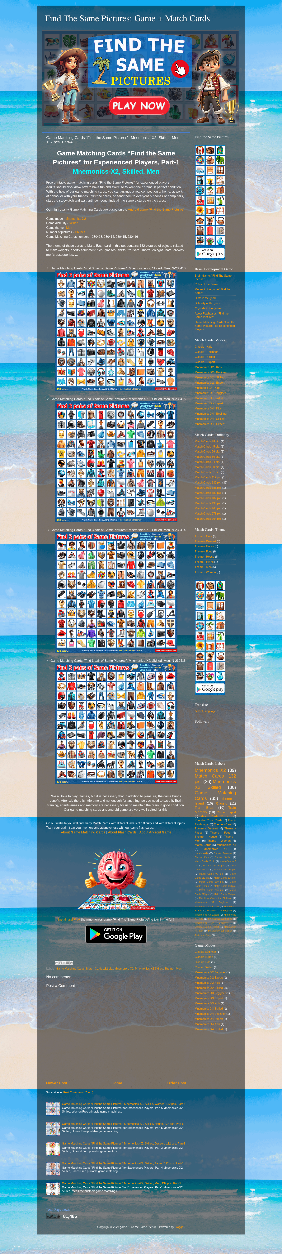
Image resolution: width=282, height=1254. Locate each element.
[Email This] (57, 963)
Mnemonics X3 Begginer (220, 910)
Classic (221, 803)
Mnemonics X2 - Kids (208, 367)
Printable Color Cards (208, 820)
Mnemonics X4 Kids (207, 1024)
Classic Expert (226, 812)
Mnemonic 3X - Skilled (209, 398)
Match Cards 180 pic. (208, 492)
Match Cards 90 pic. (207, 467)
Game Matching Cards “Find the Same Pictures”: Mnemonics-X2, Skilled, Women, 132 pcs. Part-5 (123, 1103)
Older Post (176, 1083)
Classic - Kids (203, 346)
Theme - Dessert (205, 541)
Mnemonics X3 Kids (207, 1003)
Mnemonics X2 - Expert (209, 382)
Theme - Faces (204, 546)
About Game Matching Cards (83, 832)
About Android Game (155, 832)
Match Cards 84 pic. (207, 461)
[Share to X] (64, 963)
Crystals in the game (208, 308)
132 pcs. (80, 232)
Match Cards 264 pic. (208, 508)
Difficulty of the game (208, 303)
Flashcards (201, 853)
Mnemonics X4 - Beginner (211, 413)
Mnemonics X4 (215, 848)
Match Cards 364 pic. (208, 518)
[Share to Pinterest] (71, 963)
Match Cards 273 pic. (208, 513)
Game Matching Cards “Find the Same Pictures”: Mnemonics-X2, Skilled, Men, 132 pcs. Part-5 (121, 1183)
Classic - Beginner (206, 351)
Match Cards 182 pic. (208, 498)
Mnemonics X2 (124, 968)
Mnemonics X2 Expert (207, 906)
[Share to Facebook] (68, 963)
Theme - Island (204, 561)
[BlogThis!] (60, 963)
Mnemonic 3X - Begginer (210, 393)
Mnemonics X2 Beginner (211, 902)
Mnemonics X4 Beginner (211, 923)
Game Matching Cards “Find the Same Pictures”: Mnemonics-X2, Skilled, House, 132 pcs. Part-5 (123, 1123)
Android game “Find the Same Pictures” (156, 209)
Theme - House (204, 556)
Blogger (179, 1227)
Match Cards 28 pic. (207, 441)
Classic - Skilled (205, 356)
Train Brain (204, 808)
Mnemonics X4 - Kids (208, 408)
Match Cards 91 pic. (207, 472)
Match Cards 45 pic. (207, 446)
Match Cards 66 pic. (207, 456)
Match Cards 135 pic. (208, 487)
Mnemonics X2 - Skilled (209, 377)
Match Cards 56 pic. (207, 451)
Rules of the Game (206, 284)
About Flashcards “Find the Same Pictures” (211, 315)
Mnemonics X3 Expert (207, 914)
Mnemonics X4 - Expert (209, 424)
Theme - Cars (203, 536)
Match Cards (203, 844)
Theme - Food (203, 551)
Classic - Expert (205, 362)
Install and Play (69, 919)
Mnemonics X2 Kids (207, 982)
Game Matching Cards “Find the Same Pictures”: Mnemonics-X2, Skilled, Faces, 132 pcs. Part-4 (122, 1163)
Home (116, 1083)
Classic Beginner (223, 853)
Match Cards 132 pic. (99, 968)
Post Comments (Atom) (78, 1092)
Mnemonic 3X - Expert (209, 403)
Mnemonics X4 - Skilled (209, 418)
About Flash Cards (122, 832)
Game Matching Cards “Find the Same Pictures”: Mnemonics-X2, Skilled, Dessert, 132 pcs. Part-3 (123, 1143)
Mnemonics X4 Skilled (220, 931)
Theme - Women (205, 572)
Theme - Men (173, 968)
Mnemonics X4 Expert (207, 927)
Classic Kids (202, 857)
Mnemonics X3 (226, 844)
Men (69, 227)
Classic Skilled (223, 857)
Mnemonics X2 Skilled (149, 968)
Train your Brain (203, 935)
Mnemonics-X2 (75, 218)
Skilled (73, 223)
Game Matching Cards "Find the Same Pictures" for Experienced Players (215, 325)
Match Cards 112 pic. (208, 477)
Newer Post (56, 1083)
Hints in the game (206, 298)
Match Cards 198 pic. (208, 503)
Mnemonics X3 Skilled (220, 918)
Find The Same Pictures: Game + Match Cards (127, 18)
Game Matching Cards (70, 968)
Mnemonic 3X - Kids (207, 387)
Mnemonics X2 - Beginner (211, 372)
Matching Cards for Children (215, 898)
